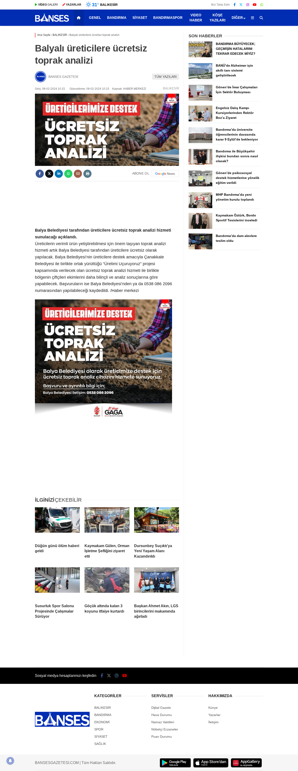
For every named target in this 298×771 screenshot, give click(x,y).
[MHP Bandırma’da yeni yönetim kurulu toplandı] (200, 207)
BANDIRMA (116, 18)
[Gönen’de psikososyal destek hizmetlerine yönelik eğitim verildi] (200, 185)
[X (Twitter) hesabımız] (241, 5)
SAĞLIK (100, 744)
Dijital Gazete (161, 707)
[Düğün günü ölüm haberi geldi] (57, 523)
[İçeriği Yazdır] (87, 174)
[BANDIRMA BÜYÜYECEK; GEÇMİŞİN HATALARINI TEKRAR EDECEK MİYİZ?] (200, 56)
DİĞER (237, 18)
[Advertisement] (120, 203)
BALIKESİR (171, 88)
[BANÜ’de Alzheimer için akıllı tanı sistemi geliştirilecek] (200, 78)
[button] (79, 18)
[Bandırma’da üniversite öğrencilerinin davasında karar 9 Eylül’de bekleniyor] (200, 142)
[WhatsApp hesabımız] (261, 5)
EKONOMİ (102, 722)
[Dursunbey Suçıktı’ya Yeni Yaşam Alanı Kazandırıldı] (156, 523)
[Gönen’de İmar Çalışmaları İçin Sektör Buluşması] (200, 99)
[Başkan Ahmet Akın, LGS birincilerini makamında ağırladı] (156, 583)
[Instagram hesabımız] (247, 5)
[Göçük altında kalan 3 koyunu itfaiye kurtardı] (107, 583)
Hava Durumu (161, 715)
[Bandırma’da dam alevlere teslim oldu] (200, 248)
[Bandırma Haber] (52, 21)
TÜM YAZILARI (165, 77)
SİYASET (139, 18)
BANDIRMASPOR (168, 18)
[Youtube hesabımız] (255, 5)
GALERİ (48, 4)
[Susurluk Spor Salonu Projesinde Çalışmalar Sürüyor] (57, 583)
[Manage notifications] (10, 760)
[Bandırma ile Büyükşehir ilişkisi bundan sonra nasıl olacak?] (200, 163)
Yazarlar (214, 715)
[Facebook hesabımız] (235, 5)
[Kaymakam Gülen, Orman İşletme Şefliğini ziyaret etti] (107, 523)
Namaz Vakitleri (162, 722)
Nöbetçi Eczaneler (164, 729)
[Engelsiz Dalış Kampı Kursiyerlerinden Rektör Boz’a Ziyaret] (200, 120)
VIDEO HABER (196, 17)
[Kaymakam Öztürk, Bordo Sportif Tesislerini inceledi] (200, 228)
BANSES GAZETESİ (63, 77)
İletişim (213, 722)
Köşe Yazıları (217, 17)
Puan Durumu (161, 736)
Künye (213, 707)
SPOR (98, 729)
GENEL (95, 18)
